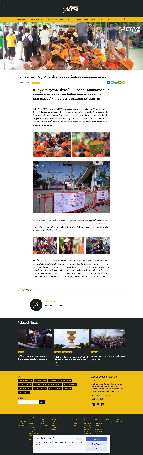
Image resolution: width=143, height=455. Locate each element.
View (108, 19)
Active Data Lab (25, 381)
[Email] (120, 82)
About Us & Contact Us (104, 377)
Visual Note (87, 425)
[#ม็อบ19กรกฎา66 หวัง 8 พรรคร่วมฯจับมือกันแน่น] (108, 339)
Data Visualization (88, 420)
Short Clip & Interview (98, 420)
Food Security (33, 427)
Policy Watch (67, 352)
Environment (65, 19)
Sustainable (54, 429)
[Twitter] (112, 82)
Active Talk (119, 421)
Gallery (107, 419)
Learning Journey (97, 426)
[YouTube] (103, 404)
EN (78, 439)
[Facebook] (108, 82)
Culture (43, 427)
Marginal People (33, 433)
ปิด (96, 449)
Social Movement (32, 420)
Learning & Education (32, 430)
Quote (75, 425)
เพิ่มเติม (38, 444)
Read (86, 19)
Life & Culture (51, 19)
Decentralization (33, 423)
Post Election (54, 385)
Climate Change (53, 424)
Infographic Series (87, 430)
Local (42, 423)
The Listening (55, 389)
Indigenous (54, 381)
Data (93, 19)
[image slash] (73, 19)
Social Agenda (36, 19)
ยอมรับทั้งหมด (96, 439)
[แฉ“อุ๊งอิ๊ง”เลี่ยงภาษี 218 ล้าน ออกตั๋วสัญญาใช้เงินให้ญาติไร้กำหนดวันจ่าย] (35, 339)
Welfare (31, 425)
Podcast (117, 19)
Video (101, 19)
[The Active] (71, 9)
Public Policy (22, 19)
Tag (19, 376)
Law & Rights (22, 421)
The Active (50, 301)
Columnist (76, 423)
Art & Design (44, 425)
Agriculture (54, 427)
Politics (36, 83)
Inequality (66, 381)
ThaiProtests (40, 389)
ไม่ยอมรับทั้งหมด (96, 444)
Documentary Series (98, 432)
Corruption (21, 425)
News (79, 19)
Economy (21, 423)
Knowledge (87, 427)
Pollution (53, 419)
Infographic (87, 423)
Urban (42, 421)
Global (42, 419)
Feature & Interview (76, 420)
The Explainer (98, 423)
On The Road (98, 429)
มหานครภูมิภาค (23, 393)
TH (81, 439)
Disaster (53, 421)
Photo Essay (108, 421)
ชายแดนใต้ (67, 389)
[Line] (116, 82)
